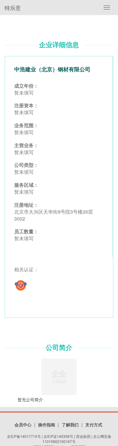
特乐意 (13, 7)
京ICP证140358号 (58, 436)
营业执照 (83, 436)
